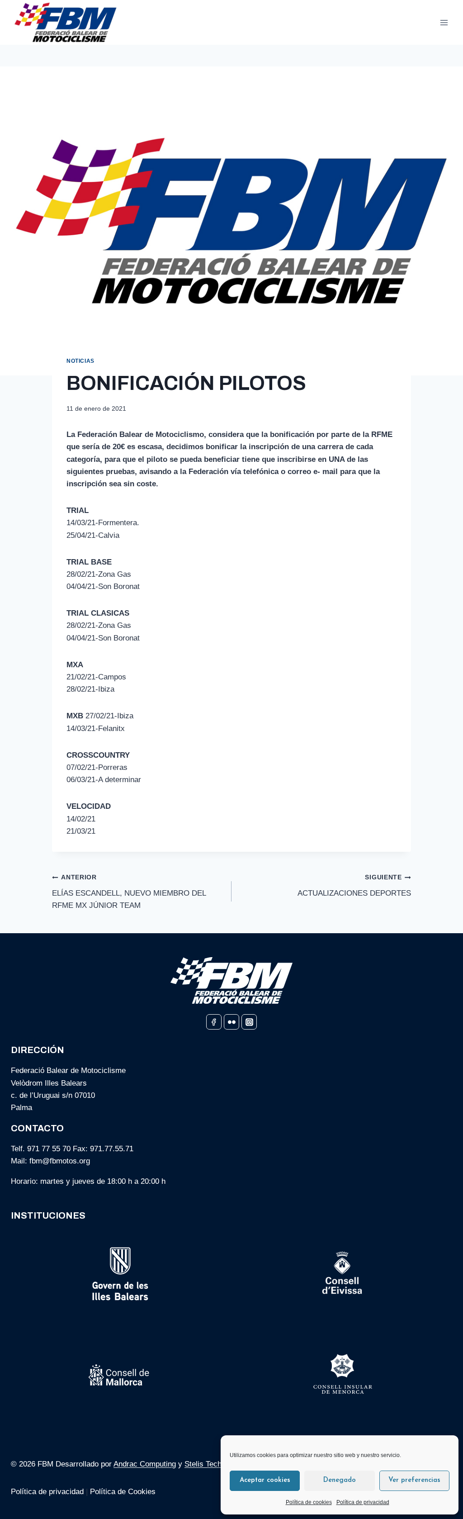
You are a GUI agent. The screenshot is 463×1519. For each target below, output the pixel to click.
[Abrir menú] (443, 22)
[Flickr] (231, 1022)
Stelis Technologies (217, 1464)
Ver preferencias (414, 1480)
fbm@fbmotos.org (59, 1161)
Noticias (80, 361)
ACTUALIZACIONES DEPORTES (354, 885)
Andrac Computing (144, 1464)
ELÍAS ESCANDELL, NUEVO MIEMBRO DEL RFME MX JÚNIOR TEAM (129, 892)
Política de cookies (309, 1502)
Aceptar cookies (265, 1480)
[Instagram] (249, 1022)
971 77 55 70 (49, 1148)
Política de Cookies (124, 1491)
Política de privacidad (362, 1502)
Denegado (339, 1480)
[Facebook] (214, 1022)
